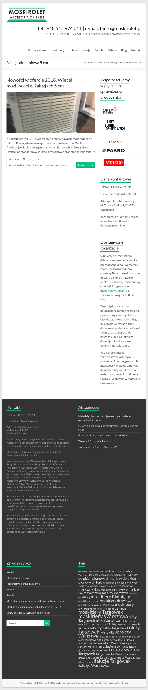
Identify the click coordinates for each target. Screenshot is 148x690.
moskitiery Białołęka (110, 596)
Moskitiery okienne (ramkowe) (23, 583)
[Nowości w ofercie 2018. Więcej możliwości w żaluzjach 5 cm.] (50, 93)
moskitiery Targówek (100, 612)
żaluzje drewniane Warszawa (112, 654)
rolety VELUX (109, 632)
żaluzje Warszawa (93, 665)
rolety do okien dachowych (93, 624)
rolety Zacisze (106, 636)
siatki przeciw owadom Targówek (115, 639)
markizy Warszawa (115, 593)
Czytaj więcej (85, 164)
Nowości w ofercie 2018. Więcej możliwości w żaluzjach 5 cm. (39, 83)
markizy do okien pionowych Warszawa (111, 585)
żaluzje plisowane (86, 662)
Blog (124, 50)
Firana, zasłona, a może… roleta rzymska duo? (103, 435)
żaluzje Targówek (112, 661)
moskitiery (84, 597)
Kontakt (136, 50)
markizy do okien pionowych (108, 576)
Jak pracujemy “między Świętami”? (97, 446)
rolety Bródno (128, 620)
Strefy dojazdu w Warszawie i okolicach (28, 612)
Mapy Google (116, 290)
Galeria (112, 50)
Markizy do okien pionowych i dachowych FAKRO (34, 606)
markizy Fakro (89, 589)
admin (15, 159)
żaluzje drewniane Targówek (109, 651)
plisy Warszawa (108, 620)
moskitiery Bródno (88, 601)
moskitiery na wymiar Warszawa (96, 604)
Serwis (99, 50)
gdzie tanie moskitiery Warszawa (107, 574)
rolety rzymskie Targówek (107, 628)
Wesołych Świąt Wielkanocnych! (96, 441)
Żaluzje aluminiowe (34, 164)
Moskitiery (57, 50)
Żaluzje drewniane (56, 164)
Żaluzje (85, 50)
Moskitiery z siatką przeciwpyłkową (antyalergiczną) (35, 601)
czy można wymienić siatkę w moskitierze (96, 571)
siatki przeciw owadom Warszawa (102, 643)
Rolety (73, 50)
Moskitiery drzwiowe (18, 577)
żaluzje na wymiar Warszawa (120, 657)
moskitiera (133, 593)
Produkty (17, 164)
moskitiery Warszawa (103, 616)
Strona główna (37, 50)
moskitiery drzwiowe (116, 600)
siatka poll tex (122, 636)
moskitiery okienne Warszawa (109, 608)
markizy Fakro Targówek (114, 589)
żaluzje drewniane (115, 646)
